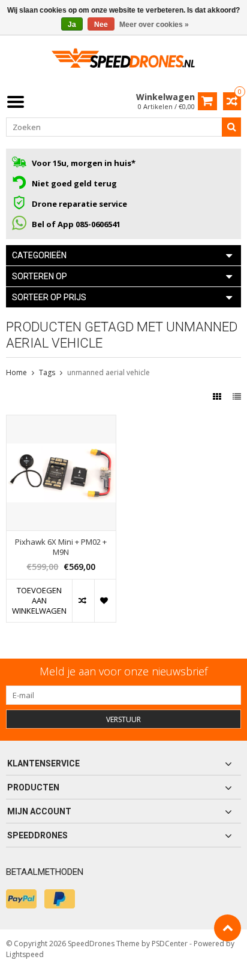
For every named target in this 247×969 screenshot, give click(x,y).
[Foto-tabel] (218, 396)
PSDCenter (170, 943)
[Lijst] (237, 396)
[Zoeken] (231, 127)
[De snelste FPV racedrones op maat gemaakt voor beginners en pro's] (123, 62)
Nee (101, 24)
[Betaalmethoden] (21, 898)
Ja (72, 24)
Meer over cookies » (154, 24)
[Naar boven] (227, 927)
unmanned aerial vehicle (108, 372)
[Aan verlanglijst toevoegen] (105, 600)
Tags (47, 372)
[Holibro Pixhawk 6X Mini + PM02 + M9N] (61, 421)
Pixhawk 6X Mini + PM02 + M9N (61, 547)
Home (16, 372)
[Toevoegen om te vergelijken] (83, 600)
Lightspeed (25, 954)
